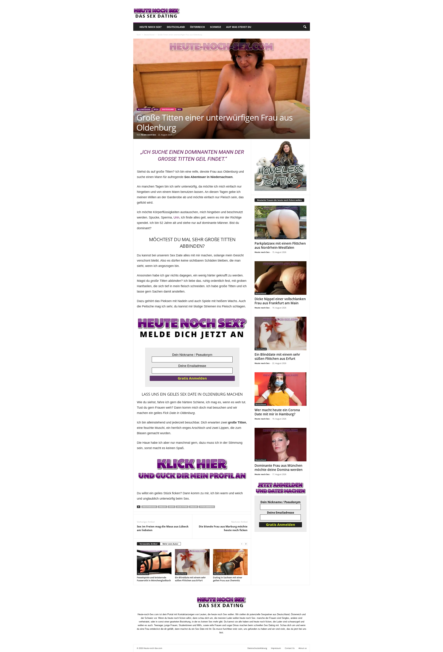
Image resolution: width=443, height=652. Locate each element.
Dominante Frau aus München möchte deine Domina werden (278, 467)
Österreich (197, 27)
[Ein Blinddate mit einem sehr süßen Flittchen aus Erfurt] (192, 562)
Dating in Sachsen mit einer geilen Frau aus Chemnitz (227, 579)
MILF (179, 109)
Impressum (276, 648)
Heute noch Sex (148, 134)
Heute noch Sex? (150, 27)
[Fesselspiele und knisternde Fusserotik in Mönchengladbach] (154, 562)
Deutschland (176, 27)
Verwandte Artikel (148, 543)
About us (303, 648)
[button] (305, 27)
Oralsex (193, 507)
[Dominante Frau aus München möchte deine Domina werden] (280, 444)
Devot (171, 507)
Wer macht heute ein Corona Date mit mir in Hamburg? (277, 412)
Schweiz (215, 27)
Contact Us (290, 648)
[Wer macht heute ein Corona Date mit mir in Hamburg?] (280, 389)
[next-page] (246, 544)
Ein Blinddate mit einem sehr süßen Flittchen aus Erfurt (190, 579)
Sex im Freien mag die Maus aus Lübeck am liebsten (162, 528)
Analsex (162, 507)
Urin (176, 217)
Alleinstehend (144, 109)
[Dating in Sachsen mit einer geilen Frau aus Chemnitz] (230, 562)
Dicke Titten (182, 507)
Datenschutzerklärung (257, 648)
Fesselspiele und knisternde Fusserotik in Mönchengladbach (154, 579)
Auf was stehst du (238, 27)
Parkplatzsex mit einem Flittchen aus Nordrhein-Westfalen (280, 245)
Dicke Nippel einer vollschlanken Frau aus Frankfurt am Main (280, 301)
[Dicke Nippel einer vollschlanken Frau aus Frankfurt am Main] (280, 278)
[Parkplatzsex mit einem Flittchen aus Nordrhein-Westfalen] (280, 222)
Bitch (156, 109)
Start (139, 34)
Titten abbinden (207, 507)
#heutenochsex (149, 507)
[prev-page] (241, 544)
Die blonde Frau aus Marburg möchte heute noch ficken (223, 528)
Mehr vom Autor (170, 543)
